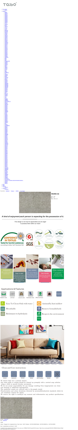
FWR (6, 59)
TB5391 (6, 52)
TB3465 (6, 141)
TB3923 (6, 116)
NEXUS (6, 32)
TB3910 (6, 120)
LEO (5, 70)
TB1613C (6, 144)
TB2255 (6, 147)
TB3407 (6, 127)
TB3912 (6, 136)
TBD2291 (6, 87)
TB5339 (6, 26)
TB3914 (6, 137)
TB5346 (6, 48)
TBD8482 (6, 134)
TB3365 (6, 107)
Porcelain (6, 31)
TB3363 (6, 106)
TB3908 (6, 135)
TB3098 (6, 153)
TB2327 (6, 165)
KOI (5, 123)
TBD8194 (6, 83)
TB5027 (6, 173)
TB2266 (6, 75)
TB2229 (6, 146)
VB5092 (6, 175)
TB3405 (6, 129)
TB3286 (6, 91)
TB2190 (6, 95)
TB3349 (6, 80)
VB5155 (6, 176)
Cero (5, 73)
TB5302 (6, 16)
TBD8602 (6, 111)
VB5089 (6, 177)
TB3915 (6, 119)
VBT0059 (6, 42)
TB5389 (6, 56)
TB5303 (6, 17)
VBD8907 (6, 174)
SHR (5, 60)
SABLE (6, 94)
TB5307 (6, 182)
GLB (5, 97)
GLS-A (6, 27)
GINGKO (6, 77)
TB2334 (6, 160)
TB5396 (6, 54)
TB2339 (6, 161)
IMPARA (6, 30)
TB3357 (6, 126)
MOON (6, 79)
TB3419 (6, 122)
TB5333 (6, 35)
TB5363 (6, 43)
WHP (6, 65)
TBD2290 (6, 86)
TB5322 (6, 13)
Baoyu (6, 25)
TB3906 (6, 131)
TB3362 (6, 105)
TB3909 (6, 112)
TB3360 (6, 103)
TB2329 (6, 159)
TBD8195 (6, 84)
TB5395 (6, 53)
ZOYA (6, 69)
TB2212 (6, 90)
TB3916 (6, 118)
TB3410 (6, 157)
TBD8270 (6, 100)
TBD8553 (6, 169)
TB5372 (6, 46)
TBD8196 (6, 85)
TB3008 (6, 62)
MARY (6, 170)
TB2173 (6, 78)
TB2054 (6, 66)
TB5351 (6, 22)
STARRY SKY (7, 61)
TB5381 (6, 37)
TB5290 (6, 15)
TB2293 (6, 148)
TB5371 (6, 45)
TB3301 (6, 155)
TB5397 (6, 55)
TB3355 (6, 128)
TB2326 (6, 164)
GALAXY (6, 167)
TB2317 (6, 149)
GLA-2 (6, 23)
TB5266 (6, 20)
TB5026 (6, 172)
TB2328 (6, 166)
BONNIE (6, 93)
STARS (6, 34)
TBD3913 (6, 104)
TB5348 (6, 36)
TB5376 (6, 38)
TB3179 (6, 102)
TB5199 (6, 49)
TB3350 (6, 81)
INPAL (6, 76)
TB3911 (6, 133)
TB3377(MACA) (8, 101)
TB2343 (6, 152)
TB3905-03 (5, 420)
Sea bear (6, 98)
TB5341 (6, 47)
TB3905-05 (6, 419)
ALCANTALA (7, 179)
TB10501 (6, 142)
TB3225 (6, 183)
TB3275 (6, 154)
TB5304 (6, 19)
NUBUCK (6, 178)
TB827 (6, 71)
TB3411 (6, 158)
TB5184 (6, 181)
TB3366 (6, 108)
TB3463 (6, 150)
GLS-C (6, 29)
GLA (5, 96)
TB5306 (6, 21)
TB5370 (6, 44)
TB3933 (6, 151)
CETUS (6, 68)
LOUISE (6, 171)
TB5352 (6, 33)
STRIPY (6, 124)
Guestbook (6, 189)
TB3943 (6, 114)
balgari (6, 12)
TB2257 (6, 82)
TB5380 (6, 40)
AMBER (6, 99)
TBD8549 (6, 168)
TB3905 (6, 110)
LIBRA (6, 67)
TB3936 (6, 115)
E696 (5, 58)
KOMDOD (7, 72)
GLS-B (6, 28)
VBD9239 (6, 57)
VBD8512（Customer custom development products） (14, 180)
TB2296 (6, 162)
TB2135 (6, 145)
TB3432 (6, 140)
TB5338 (6, 24)
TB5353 (6, 51)
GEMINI (6, 74)
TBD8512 (6, 121)
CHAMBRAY (7, 125)
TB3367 (6, 109)
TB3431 (6, 139)
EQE (5, 92)
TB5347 (6, 50)
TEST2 (6, 10)
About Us (6, 187)
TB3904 (6, 130)
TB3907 (6, 132)
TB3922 (6, 117)
